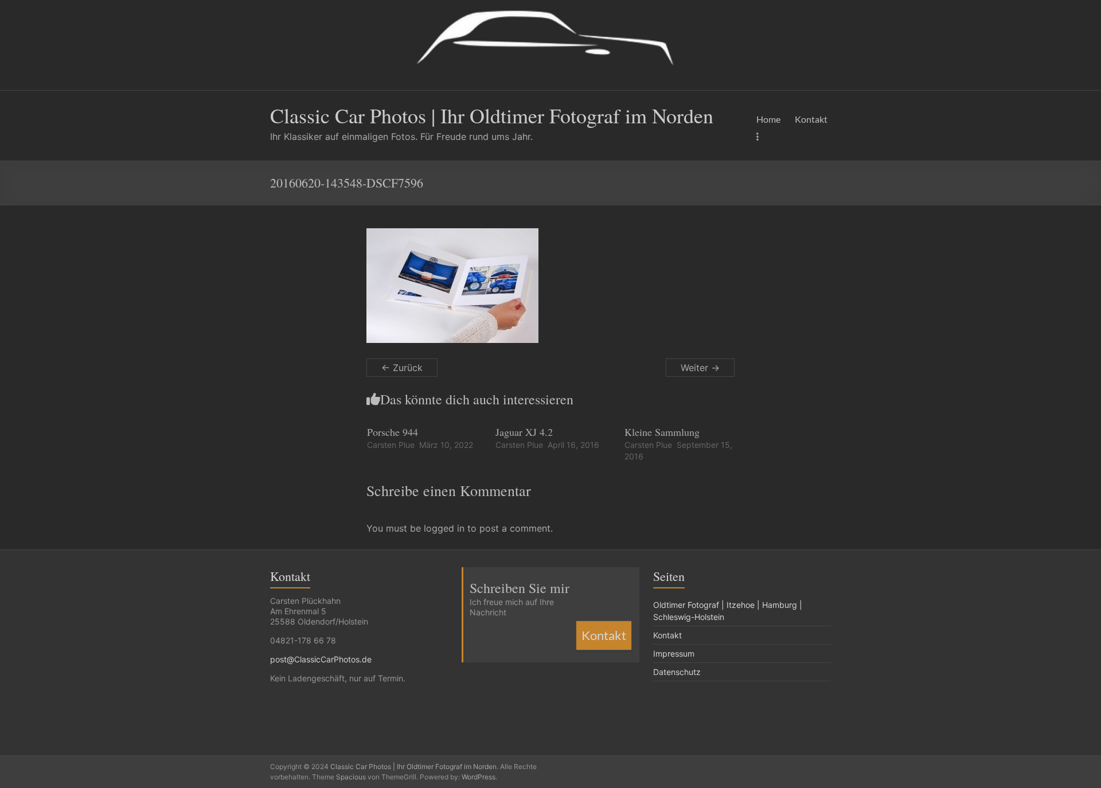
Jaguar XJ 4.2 (524, 432)
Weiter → (700, 367)
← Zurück (402, 367)
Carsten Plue (391, 445)
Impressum (673, 653)
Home (768, 119)
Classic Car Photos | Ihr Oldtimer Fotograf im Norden (491, 115)
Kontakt (811, 119)
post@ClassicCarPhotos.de (321, 659)
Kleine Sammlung (662, 432)
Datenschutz (677, 672)
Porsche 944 (392, 432)
